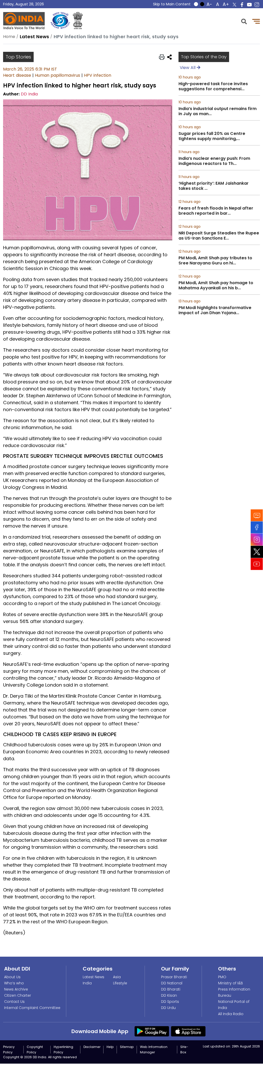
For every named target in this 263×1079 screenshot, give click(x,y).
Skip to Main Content (172, 4)
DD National (171, 983)
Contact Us (14, 1001)
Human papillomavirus (57, 75)
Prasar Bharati (174, 976)
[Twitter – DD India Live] (234, 5)
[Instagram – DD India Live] (257, 5)
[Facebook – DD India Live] (242, 5)
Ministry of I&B (230, 983)
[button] (244, 21)
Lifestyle (120, 983)
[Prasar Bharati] (60, 20)
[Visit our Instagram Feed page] (257, 539)
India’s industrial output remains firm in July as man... (218, 111)
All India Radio (230, 1013)
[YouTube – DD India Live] (249, 5)
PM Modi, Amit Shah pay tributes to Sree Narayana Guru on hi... (215, 260)
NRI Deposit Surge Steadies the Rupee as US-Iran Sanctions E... (219, 236)
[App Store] (188, 1031)
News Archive (16, 989)
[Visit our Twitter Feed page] (257, 552)
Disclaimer (91, 1047)
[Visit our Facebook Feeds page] (257, 527)
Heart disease (17, 75)
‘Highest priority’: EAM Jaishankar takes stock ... (214, 186)
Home (9, 36)
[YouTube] (257, 564)
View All (188, 68)
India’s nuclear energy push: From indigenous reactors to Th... (214, 161)
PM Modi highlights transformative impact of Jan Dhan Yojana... (215, 310)
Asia (117, 976)
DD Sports (170, 1001)
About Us (12, 976)
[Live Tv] (257, 515)
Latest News (93, 976)
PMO (222, 976)
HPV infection (97, 75)
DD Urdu (168, 1007)
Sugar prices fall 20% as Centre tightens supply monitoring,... (212, 136)
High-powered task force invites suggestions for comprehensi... (213, 86)
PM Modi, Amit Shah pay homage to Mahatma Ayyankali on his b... (216, 285)
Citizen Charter (17, 995)
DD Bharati (170, 989)
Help (110, 1047)
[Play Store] (152, 1031)
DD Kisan (169, 995)
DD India (29, 94)
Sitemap (127, 1047)
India (87, 983)
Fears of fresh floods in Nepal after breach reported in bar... (216, 211)
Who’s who (14, 983)
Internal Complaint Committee (32, 1007)
